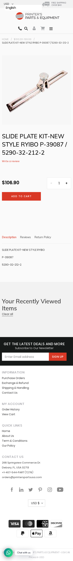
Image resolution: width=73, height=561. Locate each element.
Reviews (25, 237)
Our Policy (8, 446)
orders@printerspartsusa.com (22, 477)
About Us (8, 436)
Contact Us (10, 393)
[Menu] (51, 28)
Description (9, 237)
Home (5, 39)
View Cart (8, 414)
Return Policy (42, 237)
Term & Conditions (14, 441)
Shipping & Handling (15, 388)
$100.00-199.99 (22, 39)
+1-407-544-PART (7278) (17, 472)
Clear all (7, 314)
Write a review (10, 161)
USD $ (35, 503)
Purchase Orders (13, 378)
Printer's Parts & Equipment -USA (46, 552)
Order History (11, 409)
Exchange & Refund (15, 383)
